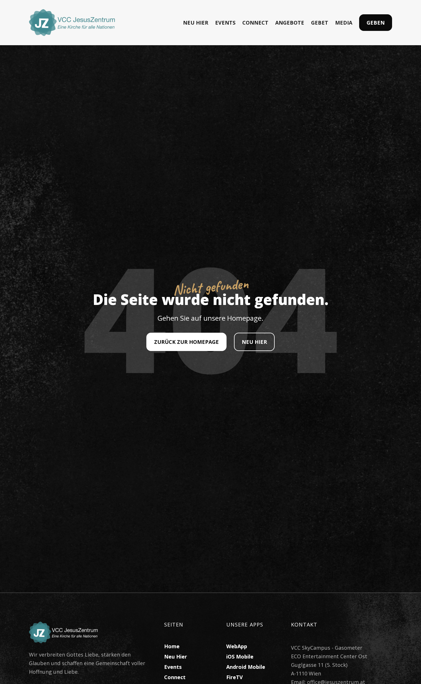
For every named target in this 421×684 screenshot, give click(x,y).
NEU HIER (195, 22)
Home (172, 646)
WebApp (236, 646)
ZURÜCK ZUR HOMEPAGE (186, 341)
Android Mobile (245, 667)
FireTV (234, 677)
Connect (175, 677)
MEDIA (343, 22)
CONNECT (255, 22)
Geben (376, 22)
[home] (72, 22)
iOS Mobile (239, 656)
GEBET (319, 22)
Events (173, 667)
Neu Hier (175, 656)
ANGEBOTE (289, 22)
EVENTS (225, 22)
